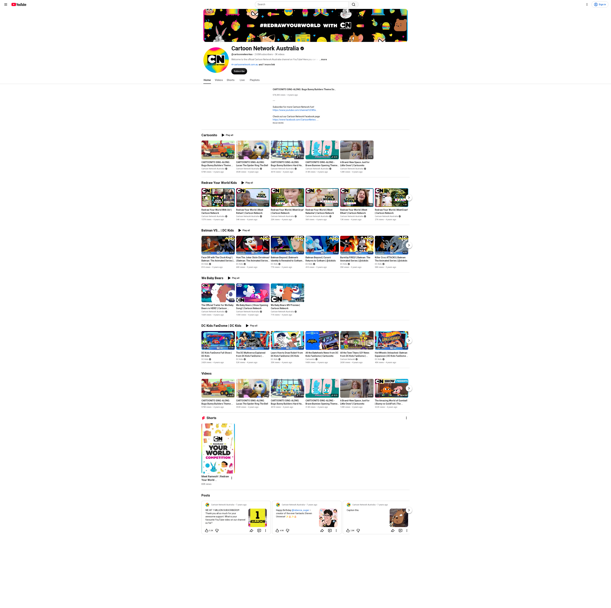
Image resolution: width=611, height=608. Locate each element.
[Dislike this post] (216, 530)
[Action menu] (265, 530)
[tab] (207, 80)
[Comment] (259, 530)
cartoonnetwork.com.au (246, 64)
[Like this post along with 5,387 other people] (206, 530)
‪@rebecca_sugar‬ (300, 510)
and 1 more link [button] (267, 64)
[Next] (409, 197)
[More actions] (406, 418)
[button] (278, 122)
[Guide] (6, 4)
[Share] (251, 530)
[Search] (353, 4)
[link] (236, 518)
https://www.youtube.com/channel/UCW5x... (295, 110)
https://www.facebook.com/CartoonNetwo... (295, 119)
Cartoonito (310, 359)
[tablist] (305, 80)
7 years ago (241, 505)
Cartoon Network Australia (213, 169)
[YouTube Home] (18, 4)
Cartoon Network (347, 359)
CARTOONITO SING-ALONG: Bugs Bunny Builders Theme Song (305, 89)
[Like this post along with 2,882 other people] (348, 530)
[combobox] (303, 4)
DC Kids (204, 264)
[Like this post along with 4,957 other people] (277, 530)
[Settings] (587, 4)
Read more (278, 123)
